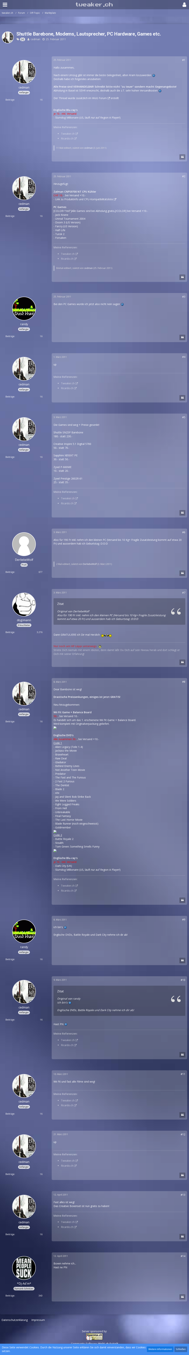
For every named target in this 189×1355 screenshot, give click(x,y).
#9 (183, 919)
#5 (183, 417)
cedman (35, 39)
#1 (183, 60)
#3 (183, 296)
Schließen (181, 1349)
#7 (183, 592)
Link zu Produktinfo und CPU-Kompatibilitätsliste (84, 199)
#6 (183, 532)
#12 (183, 1134)
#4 (183, 357)
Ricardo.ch (67, 138)
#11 (183, 1074)
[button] (5, 5)
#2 (183, 176)
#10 (183, 980)
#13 (183, 1194)
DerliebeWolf (90, 564)
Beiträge (10, 99)
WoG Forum (99, 98)
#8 (183, 681)
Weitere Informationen (160, 1349)
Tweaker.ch (68, 133)
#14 (183, 1256)
